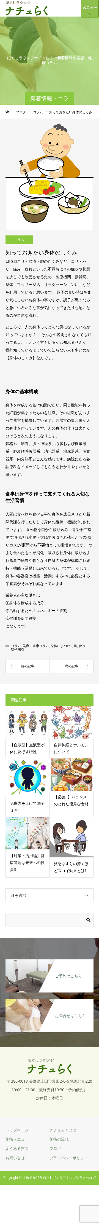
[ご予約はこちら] (50, 962)
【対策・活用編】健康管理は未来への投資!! (27, 862)
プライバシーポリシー (69, 1157)
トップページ (17, 1130)
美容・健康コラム (36, 645)
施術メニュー (17, 1139)
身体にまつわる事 (64, 645)
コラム (19, 239)
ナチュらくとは (63, 1130)
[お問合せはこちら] (50, 1002)
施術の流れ (59, 1139)
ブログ (55, 1148)
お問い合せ (15, 1157)
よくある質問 (17, 1148)
